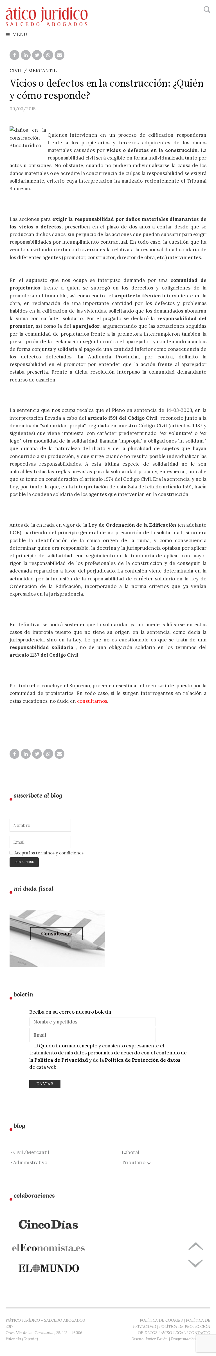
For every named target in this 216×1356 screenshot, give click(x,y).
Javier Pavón (156, 1338)
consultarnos (92, 701)
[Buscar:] (206, 10)
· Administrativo (29, 1162)
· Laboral (129, 1152)
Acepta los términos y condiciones (48, 853)
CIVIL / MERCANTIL (33, 71)
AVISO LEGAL (173, 1332)
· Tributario (134, 1162)
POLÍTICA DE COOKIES (161, 1320)
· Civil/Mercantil (30, 1152)
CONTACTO (199, 1332)
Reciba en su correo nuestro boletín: (70, 1012)
